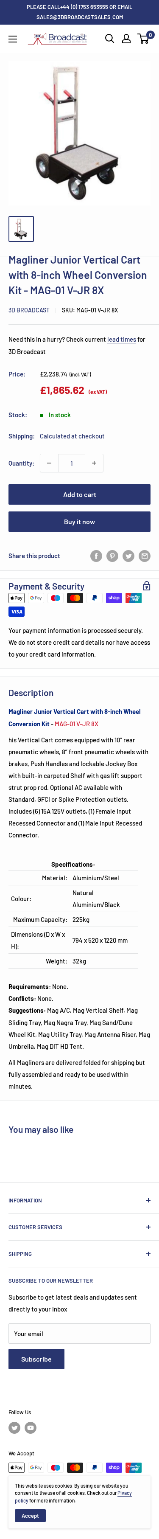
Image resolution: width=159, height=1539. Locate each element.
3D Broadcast (29, 310)
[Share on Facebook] (96, 555)
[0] (143, 39)
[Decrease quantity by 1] (49, 463)
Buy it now (79, 521)
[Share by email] (145, 555)
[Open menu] (12, 39)
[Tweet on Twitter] (128, 555)
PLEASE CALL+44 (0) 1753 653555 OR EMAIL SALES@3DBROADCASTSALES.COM (79, 11)
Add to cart (79, 494)
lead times (121, 339)
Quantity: (21, 463)
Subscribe (36, 1359)
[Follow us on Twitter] (14, 1428)
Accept (30, 1515)
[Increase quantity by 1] (94, 463)
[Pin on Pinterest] (112, 555)
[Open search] (109, 38)
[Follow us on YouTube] (30, 1428)
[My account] (126, 38)
